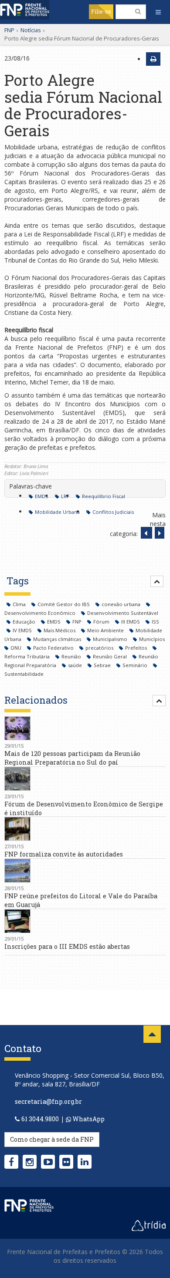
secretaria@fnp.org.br (48, 1101)
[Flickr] (66, 1162)
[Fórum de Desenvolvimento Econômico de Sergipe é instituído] (85, 779)
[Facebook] (11, 1162)
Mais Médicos (60, 630)
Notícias (30, 30)
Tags (18, 580)
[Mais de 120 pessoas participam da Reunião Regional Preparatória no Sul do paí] (85, 728)
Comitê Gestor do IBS (64, 604)
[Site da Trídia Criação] (149, 1224)
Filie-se (101, 11)
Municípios (152, 639)
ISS (155, 621)
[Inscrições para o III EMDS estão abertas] (85, 921)
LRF (65, 496)
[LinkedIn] (84, 1162)
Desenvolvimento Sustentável (122, 613)
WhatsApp (88, 1119)
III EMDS (131, 621)
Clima (20, 604)
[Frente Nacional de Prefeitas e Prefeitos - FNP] (29, 1204)
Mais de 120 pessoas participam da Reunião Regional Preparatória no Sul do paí (72, 757)
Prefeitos (136, 647)
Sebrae (103, 665)
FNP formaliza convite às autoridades (63, 854)
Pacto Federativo (54, 647)
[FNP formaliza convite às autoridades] (85, 829)
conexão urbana (122, 604)
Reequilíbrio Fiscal (103, 496)
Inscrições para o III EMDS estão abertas (67, 946)
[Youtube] (48, 1162)
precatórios (100, 647)
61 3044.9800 (40, 1119)
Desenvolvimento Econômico (40, 613)
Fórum (102, 621)
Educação (25, 621)
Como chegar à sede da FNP (52, 1139)
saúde (75, 665)
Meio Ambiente (106, 630)
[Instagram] (30, 1162)
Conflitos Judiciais (113, 512)
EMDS (41, 496)
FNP (9, 30)
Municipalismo (111, 639)
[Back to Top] (152, 1034)
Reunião (71, 656)
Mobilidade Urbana (57, 512)
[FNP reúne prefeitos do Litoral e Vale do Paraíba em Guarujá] (85, 871)
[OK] (138, 11)
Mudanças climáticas (57, 639)
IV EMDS (23, 630)
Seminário (135, 665)
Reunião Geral (110, 656)
